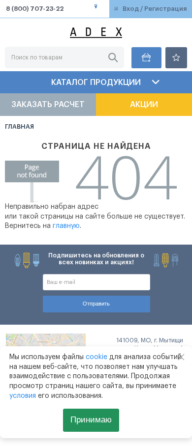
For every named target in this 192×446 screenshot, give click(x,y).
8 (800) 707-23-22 (35, 9)
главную (66, 226)
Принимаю (91, 419)
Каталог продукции (96, 82)
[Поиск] (113, 57)
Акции (144, 105)
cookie (96, 357)
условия (22, 395)
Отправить (96, 304)
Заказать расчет (48, 105)
